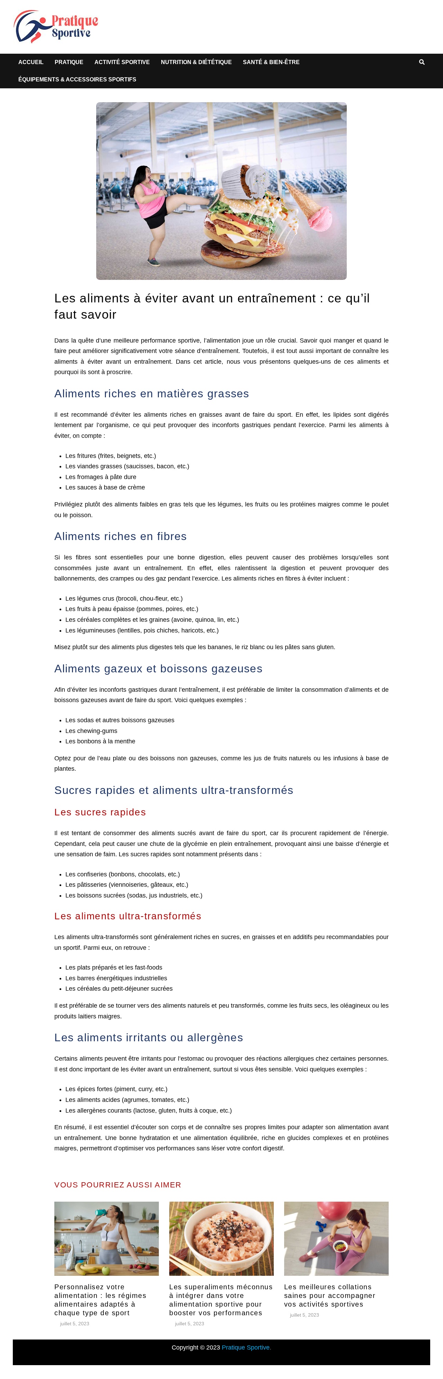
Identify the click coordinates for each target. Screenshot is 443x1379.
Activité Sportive (122, 62)
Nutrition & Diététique (196, 62)
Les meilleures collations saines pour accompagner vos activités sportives (330, 1295)
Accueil (31, 62)
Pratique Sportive (246, 1347)
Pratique (69, 62)
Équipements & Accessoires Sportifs (77, 79)
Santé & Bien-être (271, 62)
